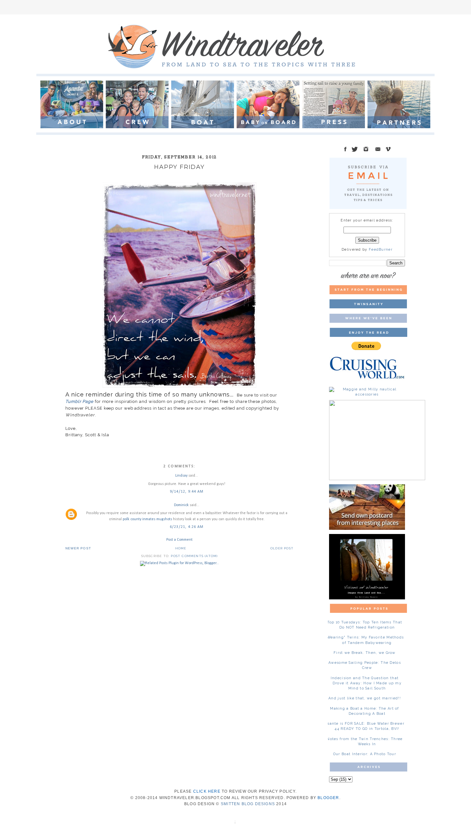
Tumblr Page (79, 401)
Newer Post (78, 548)
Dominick (181, 505)
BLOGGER (328, 798)
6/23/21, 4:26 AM (186, 527)
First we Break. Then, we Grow (365, 653)
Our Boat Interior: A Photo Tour (364, 754)
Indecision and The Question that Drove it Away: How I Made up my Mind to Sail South (366, 683)
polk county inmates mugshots (147, 519)
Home (180, 548)
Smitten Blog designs (248, 804)
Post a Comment (179, 540)
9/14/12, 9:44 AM (186, 492)
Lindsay (181, 476)
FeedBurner (380, 249)
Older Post (281, 548)
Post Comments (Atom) (194, 556)
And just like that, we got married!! (364, 698)
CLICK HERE (206, 791)
